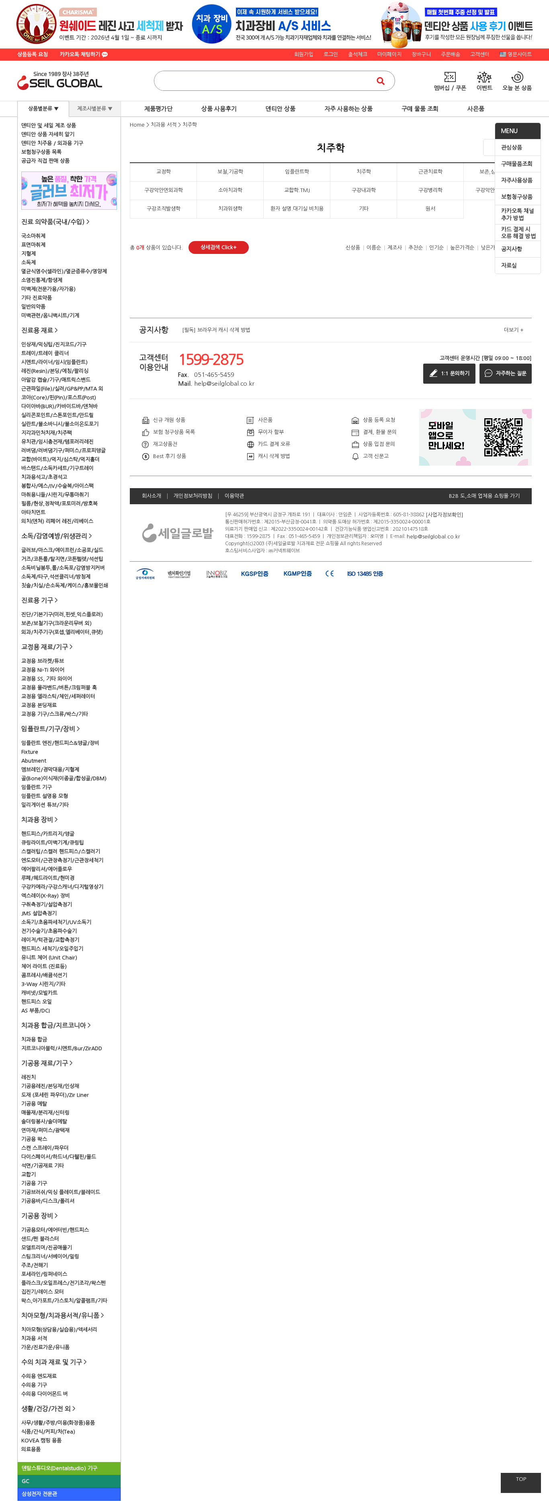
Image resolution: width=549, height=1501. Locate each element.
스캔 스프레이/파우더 (45, 1148)
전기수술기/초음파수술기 (49, 931)
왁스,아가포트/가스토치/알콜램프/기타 (64, 1300)
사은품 (475, 109)
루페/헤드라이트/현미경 (47, 878)
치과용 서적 (34, 1338)
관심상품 (511, 147)
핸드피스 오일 (36, 1001)
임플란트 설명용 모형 (44, 796)
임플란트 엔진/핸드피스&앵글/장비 (60, 743)
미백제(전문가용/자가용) (48, 289)
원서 (430, 208)
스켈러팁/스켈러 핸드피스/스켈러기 (60, 851)
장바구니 (421, 54)
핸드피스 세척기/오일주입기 (52, 948)
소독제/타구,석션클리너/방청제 (55, 576)
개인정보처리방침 (193, 496)
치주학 (189, 124)
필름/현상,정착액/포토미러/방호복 (59, 503)
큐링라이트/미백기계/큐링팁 (52, 842)
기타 (364, 208)
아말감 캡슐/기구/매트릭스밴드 (55, 379)
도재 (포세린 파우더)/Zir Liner (55, 1095)
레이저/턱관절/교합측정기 (50, 940)
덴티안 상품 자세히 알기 (47, 134)
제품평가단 (158, 109)
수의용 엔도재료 (39, 1376)
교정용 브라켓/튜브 (42, 661)
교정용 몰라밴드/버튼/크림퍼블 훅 (59, 687)
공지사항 (511, 249)
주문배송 (450, 54)
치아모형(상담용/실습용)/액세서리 (59, 1329)
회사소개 (151, 496)
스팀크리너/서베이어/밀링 (50, 1256)
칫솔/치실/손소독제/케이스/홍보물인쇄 (64, 585)
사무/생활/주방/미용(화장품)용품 (58, 1422)
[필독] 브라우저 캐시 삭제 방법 (216, 329)
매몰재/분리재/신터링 (45, 1112)
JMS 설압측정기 (39, 913)
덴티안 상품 (280, 109)
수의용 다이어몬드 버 (44, 1394)
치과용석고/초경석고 (44, 477)
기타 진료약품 (36, 298)
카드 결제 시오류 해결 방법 (518, 233)
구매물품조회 (517, 164)
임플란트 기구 (36, 787)
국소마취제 (33, 236)
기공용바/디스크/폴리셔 (47, 1201)
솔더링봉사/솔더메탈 (44, 1121)
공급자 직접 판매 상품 (45, 161)
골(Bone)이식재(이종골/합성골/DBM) (64, 778)
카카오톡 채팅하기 (81, 54)
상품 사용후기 (219, 109)
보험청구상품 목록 (41, 152)
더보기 (514, 330)
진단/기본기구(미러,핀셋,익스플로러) (62, 614)
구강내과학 (364, 190)
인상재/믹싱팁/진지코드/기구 (53, 344)
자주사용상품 (517, 180)
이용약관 (234, 496)
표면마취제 (33, 244)
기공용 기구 (34, 1183)
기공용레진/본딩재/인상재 (50, 1086)
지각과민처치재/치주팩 (46, 433)
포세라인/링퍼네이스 (44, 1274)
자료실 (509, 265)
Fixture (29, 752)
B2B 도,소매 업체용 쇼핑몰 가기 (484, 496)
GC (25, 1481)
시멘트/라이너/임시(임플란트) (54, 362)
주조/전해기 (34, 1265)
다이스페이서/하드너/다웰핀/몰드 (58, 1156)
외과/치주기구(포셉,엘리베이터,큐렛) (62, 632)
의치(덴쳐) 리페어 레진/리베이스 (57, 521)
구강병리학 (430, 190)
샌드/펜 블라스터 (40, 1238)
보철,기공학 (230, 171)
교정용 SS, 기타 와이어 (46, 678)
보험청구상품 (517, 197)
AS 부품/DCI (35, 1010)
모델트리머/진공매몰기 (46, 1247)
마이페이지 (389, 54)
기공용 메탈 (34, 1103)
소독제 (28, 262)
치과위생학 (230, 208)
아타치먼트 (33, 512)
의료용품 (31, 1449)
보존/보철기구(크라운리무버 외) (56, 623)
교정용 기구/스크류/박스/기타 (54, 714)
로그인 (331, 54)
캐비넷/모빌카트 (39, 993)
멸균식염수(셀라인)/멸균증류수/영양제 (64, 271)
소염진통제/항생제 (41, 280)
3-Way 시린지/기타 (43, 984)
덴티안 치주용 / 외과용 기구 (52, 143)
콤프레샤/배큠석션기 (44, 975)
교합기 (28, 1174)
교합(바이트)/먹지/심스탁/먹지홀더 (60, 459)
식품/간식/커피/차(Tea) (48, 1431)
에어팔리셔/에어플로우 (46, 869)
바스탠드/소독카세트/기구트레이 (57, 468)
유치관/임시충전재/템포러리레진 (57, 441)
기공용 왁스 (34, 1139)
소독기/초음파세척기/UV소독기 (56, 922)
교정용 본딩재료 (39, 705)
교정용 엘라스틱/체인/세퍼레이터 (58, 696)
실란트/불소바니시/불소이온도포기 (59, 424)
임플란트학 (297, 171)
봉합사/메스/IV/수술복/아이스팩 (57, 486)
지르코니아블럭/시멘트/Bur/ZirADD (61, 1048)
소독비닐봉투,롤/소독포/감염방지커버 (63, 568)
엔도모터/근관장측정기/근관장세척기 (62, 860)
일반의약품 (33, 306)
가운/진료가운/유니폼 (45, 1347)
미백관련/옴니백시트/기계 (50, 315)
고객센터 (480, 54)
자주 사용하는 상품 (348, 109)
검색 (380, 80)
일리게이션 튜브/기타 (45, 805)
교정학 (163, 171)
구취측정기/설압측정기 (46, 904)
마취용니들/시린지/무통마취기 (55, 494)
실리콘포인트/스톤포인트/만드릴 (57, 415)
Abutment (33, 760)
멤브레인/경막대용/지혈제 (50, 769)
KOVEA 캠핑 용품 (41, 1440)
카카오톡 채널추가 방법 (517, 214)
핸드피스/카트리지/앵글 (47, 833)
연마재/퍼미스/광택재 (45, 1130)
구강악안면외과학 (163, 190)
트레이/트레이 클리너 (45, 353)
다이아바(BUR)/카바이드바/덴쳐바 (59, 406)
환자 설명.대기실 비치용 (297, 208)
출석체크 (357, 54)
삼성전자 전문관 (39, 1494)
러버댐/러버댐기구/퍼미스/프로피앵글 (63, 450)
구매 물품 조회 (420, 109)
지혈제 (28, 253)
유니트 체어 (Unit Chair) (49, 957)
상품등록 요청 (32, 54)
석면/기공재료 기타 (42, 1165)
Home (137, 124)
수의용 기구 (34, 1385)
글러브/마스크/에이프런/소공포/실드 (62, 550)
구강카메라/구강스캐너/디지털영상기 (62, 887)
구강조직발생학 (163, 208)
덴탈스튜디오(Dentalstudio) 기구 (59, 1468)
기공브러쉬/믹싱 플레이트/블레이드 (60, 1192)
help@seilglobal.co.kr (433, 536)
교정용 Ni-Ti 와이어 (42, 670)
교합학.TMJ (297, 190)
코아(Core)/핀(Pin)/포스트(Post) (58, 397)
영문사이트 (520, 54)
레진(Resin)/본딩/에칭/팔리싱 (54, 371)
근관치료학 (430, 171)
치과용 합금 (34, 1039)
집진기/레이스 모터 (42, 1291)
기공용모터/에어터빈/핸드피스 (55, 1230)
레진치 (28, 1077)
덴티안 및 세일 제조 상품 (48, 125)
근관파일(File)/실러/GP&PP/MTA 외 (62, 388)
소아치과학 (230, 190)
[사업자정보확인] (444, 514)
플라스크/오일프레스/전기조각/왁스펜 (63, 1283)
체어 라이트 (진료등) (44, 966)
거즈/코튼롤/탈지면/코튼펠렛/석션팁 (62, 559)
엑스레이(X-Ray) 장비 (45, 895)
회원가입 (303, 54)
